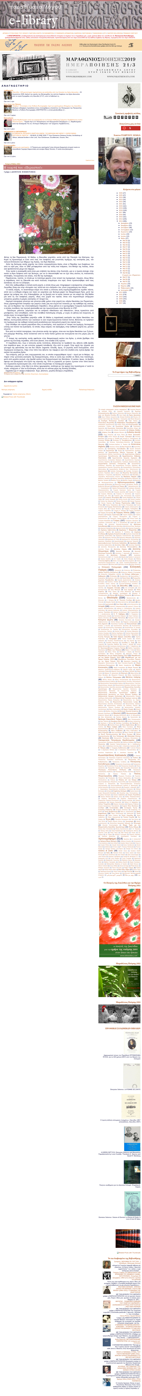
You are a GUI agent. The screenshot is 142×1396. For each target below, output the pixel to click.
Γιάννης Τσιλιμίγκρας (127, 505)
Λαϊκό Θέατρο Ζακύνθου (122, 637)
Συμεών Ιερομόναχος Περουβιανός (108, 806)
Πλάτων (112, 780)
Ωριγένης (126, 839)
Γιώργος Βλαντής (115, 508)
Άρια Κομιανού (126, 446)
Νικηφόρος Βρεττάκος (118, 721)
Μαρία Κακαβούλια (125, 665)
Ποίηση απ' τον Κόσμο (127, 780)
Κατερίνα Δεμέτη (105, 620)
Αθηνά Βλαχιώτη (135, 419)
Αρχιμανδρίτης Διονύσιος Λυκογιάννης (112, 463)
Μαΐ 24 (125, 251)
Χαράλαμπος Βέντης (132, 830)
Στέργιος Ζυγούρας (119, 804)
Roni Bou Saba (123, 869)
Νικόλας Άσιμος (114, 725)
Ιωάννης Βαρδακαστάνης (106, 608)
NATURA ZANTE (35, 33)
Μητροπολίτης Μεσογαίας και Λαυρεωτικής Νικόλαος (117, 690)
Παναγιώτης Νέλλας (113, 766)
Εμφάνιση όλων (90, 160)
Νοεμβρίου (125, 225)
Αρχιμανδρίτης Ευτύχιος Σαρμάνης (127, 465)
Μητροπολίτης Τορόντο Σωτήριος (109, 707)
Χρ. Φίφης (109, 834)
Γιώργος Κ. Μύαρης (120, 510)
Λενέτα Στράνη (127, 638)
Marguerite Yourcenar (112, 860)
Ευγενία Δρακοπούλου (125, 580)
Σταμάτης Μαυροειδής (109, 798)
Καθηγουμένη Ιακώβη (104, 616)
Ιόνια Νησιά (120, 604)
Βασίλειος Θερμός (130, 476)
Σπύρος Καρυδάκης (134, 795)
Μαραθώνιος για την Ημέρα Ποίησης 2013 (119, 656)
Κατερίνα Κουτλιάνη (125, 620)
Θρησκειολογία (131, 598)
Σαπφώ (109, 791)
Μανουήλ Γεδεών (131, 653)
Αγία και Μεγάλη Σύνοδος (107, 415)
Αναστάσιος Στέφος (132, 428)
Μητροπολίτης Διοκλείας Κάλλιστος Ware (127, 685)
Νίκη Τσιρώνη (104, 721)
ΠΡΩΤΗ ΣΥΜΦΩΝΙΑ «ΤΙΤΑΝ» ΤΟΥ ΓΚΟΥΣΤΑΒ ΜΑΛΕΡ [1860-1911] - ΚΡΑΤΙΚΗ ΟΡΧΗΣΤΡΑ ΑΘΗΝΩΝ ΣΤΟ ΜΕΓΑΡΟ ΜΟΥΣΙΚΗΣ (127, 1354)
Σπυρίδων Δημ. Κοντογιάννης (128, 793)
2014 (121, 219)
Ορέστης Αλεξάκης (128, 742)
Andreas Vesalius (126, 841)
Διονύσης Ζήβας (120, 545)
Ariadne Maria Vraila (126, 843)
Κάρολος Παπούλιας (118, 618)
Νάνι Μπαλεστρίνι (106, 717)
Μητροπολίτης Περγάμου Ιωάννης (126, 698)
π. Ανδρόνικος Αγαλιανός (128, 746)
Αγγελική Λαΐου (107, 411)
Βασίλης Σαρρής (128, 480)
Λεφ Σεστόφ (130, 640)
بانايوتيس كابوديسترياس (114, 875)
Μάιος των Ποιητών (114, 650)
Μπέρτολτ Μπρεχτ (103, 715)
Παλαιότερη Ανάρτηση (86, 389)
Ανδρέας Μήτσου (119, 432)
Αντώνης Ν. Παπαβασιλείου (122, 440)
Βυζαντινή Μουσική (104, 486)
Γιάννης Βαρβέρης (127, 497)
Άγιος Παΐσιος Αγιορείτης (109, 417)
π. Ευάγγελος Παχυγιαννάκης (127, 749)
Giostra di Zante (105, 851)
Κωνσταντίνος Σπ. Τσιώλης (109, 629)
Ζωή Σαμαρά (128, 589)
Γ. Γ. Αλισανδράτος (103, 488)
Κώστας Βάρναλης (132, 631)
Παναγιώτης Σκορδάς (127, 766)
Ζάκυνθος (124, 586)
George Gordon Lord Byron (114, 848)
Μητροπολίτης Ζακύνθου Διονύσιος (111, 687)
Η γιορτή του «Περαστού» (23, 167)
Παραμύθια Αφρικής (114, 768)
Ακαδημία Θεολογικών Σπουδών (112, 421)
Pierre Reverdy (117, 867)
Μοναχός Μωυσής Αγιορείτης (128, 711)
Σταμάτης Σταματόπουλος (129, 798)
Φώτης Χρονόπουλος (122, 829)
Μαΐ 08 (125, 273)
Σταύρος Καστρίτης (115, 802)
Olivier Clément (103, 866)
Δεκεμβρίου (125, 223)
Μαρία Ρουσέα (133, 667)
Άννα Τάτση (121, 434)
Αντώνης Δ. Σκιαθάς (113, 438)
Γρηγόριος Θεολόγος (131, 520)
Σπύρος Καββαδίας (119, 794)
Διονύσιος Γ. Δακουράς (122, 553)
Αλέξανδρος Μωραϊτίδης (106, 422)
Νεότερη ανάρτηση (8, 389)
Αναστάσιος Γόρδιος (104, 426)
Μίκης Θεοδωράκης (115, 709)
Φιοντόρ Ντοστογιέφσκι (110, 825)
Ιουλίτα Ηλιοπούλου (132, 604)
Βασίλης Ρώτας (115, 480)
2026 (121, 193)
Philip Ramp (134, 866)
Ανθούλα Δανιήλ (133, 432)
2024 (121, 197)
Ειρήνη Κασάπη (106, 559)
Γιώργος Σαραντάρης (113, 514)
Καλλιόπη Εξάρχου (120, 616)
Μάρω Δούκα (134, 673)
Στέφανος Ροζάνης (132, 804)
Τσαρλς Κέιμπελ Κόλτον (115, 821)
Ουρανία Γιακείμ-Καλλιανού (118, 744)
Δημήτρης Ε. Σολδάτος (122, 532)
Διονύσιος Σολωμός (118, 555)
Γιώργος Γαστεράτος (131, 509)
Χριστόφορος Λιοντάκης (129, 836)
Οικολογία (105, 738)
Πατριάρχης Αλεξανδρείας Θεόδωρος (112, 770)
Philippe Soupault (103, 867)
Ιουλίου (123, 234)
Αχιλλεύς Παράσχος (104, 473)
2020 (121, 206)
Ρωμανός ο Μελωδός (130, 787)
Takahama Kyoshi (105, 871)
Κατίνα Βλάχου (115, 622)
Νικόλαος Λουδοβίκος (122, 723)
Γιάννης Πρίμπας (106, 503)
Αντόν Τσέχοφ (112, 436)
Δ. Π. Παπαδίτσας (121, 522)
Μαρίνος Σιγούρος (116, 671)
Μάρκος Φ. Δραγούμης (111, 673)
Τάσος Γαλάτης (113, 815)
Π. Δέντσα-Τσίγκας (134, 748)
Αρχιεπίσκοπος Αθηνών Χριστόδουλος (110, 454)
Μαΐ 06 (125, 279)
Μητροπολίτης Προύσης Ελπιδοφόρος (110, 703)
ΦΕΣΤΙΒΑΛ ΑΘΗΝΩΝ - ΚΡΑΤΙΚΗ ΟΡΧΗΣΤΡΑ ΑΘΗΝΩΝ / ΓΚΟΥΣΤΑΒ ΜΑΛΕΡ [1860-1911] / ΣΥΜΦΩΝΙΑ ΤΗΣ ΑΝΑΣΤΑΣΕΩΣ (126, 1289)
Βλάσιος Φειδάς (133, 484)
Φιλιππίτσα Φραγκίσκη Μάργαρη (120, 823)
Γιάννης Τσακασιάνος (111, 505)
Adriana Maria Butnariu (108, 841)
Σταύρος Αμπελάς (127, 800)
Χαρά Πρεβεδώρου (117, 830)
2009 (121, 299)
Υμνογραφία (129, 821)
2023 (121, 199)
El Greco (115, 847)
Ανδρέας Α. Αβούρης (104, 430)
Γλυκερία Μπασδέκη (104, 520)
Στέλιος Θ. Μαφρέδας (131, 802)
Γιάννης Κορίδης (135, 499)
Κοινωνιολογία (132, 624)
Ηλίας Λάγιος (112, 591)
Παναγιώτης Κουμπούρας (123, 764)
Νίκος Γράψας (112, 727)
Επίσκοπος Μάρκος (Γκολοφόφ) (130, 572)
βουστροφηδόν (9, 145)
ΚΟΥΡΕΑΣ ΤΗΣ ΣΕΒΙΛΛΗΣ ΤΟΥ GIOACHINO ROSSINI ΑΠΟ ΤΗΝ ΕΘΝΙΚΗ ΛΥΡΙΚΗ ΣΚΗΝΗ (128, 1368)
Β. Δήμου (116, 473)
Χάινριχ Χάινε (105, 830)
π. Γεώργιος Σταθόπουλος (118, 748)
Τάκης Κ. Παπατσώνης (127, 811)
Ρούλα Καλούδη (103, 787)
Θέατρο (112, 595)
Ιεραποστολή (109, 604)
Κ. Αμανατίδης (134, 612)
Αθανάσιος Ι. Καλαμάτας (120, 419)
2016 (121, 214)
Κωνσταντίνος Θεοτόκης (121, 625)
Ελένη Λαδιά (114, 564)
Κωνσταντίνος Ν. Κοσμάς (132, 627)
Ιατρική (133, 602)
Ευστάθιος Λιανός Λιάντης (106, 583)
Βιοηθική (109, 484)
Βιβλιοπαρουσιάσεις (126, 482)
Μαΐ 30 (125, 240)
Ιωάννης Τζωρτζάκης (104, 612)
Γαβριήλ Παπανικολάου (119, 488)
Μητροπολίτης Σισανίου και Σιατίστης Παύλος (122, 705)
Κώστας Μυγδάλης (104, 635)
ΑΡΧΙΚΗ (5, 33)
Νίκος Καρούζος (103, 732)
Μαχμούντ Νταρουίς (117, 675)
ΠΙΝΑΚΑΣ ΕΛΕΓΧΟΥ (130, 33)
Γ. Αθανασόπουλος (132, 486)
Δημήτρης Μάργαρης (125, 537)
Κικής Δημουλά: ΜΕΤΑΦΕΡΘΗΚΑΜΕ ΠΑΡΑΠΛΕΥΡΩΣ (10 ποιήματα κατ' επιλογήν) (127, 1341)
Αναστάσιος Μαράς (122, 426)
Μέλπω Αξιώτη (107, 679)
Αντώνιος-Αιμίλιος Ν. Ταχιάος (118, 444)
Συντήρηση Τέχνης (130, 808)
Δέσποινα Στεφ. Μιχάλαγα (132, 526)
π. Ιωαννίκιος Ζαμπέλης (125, 752)
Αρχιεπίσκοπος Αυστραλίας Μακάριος (110, 460)
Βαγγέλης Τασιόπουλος (122, 474)
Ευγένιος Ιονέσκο (113, 581)
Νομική (138, 732)
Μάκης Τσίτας (112, 651)
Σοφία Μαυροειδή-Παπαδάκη (107, 793)
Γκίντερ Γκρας (134, 518)
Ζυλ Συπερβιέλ (129, 587)
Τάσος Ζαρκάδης (127, 815)
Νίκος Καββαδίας (117, 730)
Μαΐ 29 (125, 242)
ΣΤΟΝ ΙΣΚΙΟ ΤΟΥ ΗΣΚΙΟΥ (19, 33)
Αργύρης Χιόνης (114, 446)
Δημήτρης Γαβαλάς (104, 532)
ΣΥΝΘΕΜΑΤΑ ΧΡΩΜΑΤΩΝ (64, 33)
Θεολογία (112, 597)
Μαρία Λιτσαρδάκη (119, 667)
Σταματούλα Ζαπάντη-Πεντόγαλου (108, 800)
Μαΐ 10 (125, 268)
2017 (121, 212)
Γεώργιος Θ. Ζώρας (134, 492)
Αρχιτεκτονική (102, 471)
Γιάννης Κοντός (123, 499)
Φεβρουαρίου (126, 288)
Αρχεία (120, 450)
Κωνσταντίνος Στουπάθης (130, 629)
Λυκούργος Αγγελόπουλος (118, 646)
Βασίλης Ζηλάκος (103, 480)
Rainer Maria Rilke (110, 869)
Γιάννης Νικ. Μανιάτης (107, 501)
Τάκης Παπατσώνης (117, 813)
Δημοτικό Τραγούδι (132, 541)
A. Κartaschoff (136, 839)
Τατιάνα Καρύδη (128, 817)
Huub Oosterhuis (110, 854)
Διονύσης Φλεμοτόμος (31, 374)
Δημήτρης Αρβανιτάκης (108, 530)
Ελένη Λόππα (124, 564)
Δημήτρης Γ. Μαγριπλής (128, 530)
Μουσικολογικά (131, 713)
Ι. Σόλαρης (110, 600)
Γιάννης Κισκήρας (110, 499)
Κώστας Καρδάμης (117, 633)
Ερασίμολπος (124, 576)
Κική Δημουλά (103, 624)
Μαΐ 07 (125, 277)
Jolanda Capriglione (114, 856)
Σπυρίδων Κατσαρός (104, 794)
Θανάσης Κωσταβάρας (120, 593)
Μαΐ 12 (125, 266)
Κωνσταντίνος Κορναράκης (114, 627)
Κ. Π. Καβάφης (119, 614)
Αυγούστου (125, 232)
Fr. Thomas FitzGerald (127, 847)
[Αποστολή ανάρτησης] (22, 372)
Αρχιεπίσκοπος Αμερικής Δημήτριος (124, 458)
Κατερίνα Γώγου (133, 618)
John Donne (102, 856)
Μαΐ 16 (125, 260)
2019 (121, 208)
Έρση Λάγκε (126, 578)
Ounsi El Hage (124, 866)
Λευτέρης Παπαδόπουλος (115, 640)
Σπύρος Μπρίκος (106, 796)
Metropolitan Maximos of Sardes (117, 864)
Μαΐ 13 (125, 264)
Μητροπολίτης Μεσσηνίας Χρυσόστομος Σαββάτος (117, 692)
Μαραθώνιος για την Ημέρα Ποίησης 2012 (113, 655)
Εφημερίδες (101, 586)
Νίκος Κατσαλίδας (116, 732)
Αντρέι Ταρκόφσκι (126, 436)
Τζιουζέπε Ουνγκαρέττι (122, 819)
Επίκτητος (127, 570)
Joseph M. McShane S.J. (130, 856)
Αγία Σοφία (122, 415)
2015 (121, 217)
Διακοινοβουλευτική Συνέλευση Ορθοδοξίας (112, 543)
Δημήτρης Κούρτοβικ (132, 534)
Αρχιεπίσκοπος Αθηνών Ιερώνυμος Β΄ (122, 452)
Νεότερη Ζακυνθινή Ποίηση (110, 719)
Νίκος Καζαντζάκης (132, 730)
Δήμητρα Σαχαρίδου (134, 528)
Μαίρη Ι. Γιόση (129, 650)
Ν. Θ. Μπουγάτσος (134, 715)
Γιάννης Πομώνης (135, 501)
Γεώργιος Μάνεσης (107, 493)
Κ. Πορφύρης (133, 614)
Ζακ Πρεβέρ (112, 586)
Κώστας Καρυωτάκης (132, 633)
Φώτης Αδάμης (133, 827)
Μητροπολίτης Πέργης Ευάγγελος (109, 700)
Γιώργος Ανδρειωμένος (131, 507)
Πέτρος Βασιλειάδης (124, 778)
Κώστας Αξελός (119, 631)
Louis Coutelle (126, 858)
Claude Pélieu (104, 845)
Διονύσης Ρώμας (103, 549)
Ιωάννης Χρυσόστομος (120, 612)
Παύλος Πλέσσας (119, 774)
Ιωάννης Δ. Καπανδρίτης (124, 608)
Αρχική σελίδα (47, 389)
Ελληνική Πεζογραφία (112, 567)
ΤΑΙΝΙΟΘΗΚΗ (97, 33)
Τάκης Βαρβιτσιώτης (111, 811)
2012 (121, 292)
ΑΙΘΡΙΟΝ (78, 33)
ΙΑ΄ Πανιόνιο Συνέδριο (124, 600)
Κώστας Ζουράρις (103, 633)
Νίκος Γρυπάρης (127, 727)
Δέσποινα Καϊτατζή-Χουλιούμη (118, 524)
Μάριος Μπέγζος (130, 671)
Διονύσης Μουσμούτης (108, 547)
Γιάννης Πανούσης (121, 501)
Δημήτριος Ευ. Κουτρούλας (130, 539)
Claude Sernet (116, 845)
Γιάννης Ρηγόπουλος (123, 503)
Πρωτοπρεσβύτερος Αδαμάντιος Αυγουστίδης (112, 781)
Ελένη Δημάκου (129, 560)
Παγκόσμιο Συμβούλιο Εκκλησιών (119, 757)
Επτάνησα (113, 576)
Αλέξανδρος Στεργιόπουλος (106, 424)
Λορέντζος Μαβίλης (113, 644)
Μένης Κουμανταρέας (121, 679)
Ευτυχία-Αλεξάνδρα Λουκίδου (128, 583)
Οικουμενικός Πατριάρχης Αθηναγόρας (126, 738)
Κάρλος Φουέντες (103, 618)
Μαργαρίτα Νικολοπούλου (106, 663)
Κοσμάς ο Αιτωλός (104, 625)
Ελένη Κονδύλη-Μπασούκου (128, 562)
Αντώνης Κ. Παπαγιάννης (130, 438)
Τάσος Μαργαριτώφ (114, 817)
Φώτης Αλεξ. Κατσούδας (105, 829)
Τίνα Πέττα (101, 821)
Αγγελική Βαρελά (135, 409)
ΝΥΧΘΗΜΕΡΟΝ (48, 33)
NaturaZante (8, 118)
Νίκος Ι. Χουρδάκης (126, 728)
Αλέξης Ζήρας (121, 424)
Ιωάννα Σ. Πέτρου (133, 606)
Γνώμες (116, 520)
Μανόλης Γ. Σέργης (125, 651)
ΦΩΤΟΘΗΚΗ (86, 33)
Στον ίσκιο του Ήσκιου (12, 104)
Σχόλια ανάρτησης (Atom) (22, 394)
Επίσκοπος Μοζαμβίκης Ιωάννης (111, 574)
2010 (121, 297)
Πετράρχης (111, 778)
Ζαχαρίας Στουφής (113, 588)
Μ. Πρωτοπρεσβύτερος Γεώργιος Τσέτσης (111, 648)
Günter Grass (122, 851)
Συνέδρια (101, 808)
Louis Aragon (115, 858)
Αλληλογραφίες (133, 424)
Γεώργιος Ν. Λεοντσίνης (123, 493)
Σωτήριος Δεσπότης (122, 809)
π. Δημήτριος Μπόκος (107, 749)
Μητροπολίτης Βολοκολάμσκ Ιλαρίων (111, 683)
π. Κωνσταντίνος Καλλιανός (119, 754)
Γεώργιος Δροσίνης (119, 492)
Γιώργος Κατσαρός (134, 510)
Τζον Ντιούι (134, 819)
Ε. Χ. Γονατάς (114, 557)
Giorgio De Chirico (132, 848)
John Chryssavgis (132, 854)
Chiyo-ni (137, 843)
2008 (121, 301)
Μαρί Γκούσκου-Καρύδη (125, 663)
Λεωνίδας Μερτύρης (112, 642)
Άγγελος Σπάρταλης (132, 413)
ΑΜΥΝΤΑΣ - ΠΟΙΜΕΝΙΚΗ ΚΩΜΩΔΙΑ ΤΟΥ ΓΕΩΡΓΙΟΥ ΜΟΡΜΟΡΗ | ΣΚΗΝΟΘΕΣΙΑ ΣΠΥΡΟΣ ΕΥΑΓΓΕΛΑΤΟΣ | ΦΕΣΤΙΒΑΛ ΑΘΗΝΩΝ (126, 1304)
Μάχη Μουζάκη (103, 675)
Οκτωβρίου (125, 227)
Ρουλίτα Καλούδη (116, 787)
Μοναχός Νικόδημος (104, 713)
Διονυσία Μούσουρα (123, 551)
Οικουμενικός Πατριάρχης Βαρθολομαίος (116, 740)
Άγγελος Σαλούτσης (118, 413)
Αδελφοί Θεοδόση (125, 417)
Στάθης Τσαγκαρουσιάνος (132, 796)
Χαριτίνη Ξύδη (102, 832)
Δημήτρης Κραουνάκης (105, 535)
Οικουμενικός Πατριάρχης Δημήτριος (109, 742)
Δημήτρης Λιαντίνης (111, 537)
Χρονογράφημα (43, 374)
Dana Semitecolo (128, 845)
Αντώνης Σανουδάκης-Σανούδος (120, 442)
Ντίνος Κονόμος (127, 734)
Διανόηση (133, 543)
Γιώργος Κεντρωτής (107, 512)
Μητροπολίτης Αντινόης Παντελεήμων (129, 681)
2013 (121, 221)
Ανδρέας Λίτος (106, 432)
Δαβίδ (132, 522)
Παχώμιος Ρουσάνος (124, 776)
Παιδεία (135, 758)
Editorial (107, 847)
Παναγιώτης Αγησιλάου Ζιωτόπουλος (110, 759)
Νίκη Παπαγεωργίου (134, 719)
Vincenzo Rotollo (103, 873)
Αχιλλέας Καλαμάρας (116, 471)
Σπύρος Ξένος (118, 796)
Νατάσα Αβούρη (121, 717)
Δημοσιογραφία (119, 541)
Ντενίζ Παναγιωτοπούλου (109, 734)
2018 (121, 210)
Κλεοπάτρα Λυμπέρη (117, 623)
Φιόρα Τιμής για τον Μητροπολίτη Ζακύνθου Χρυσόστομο (119, 826)
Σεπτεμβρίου (125, 230)
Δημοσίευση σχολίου (10, 386)
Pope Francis (128, 868)
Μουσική (117, 713)
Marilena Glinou (127, 860)
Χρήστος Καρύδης (134, 834)
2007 (121, 303)
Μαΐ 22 (125, 253)
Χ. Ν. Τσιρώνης (135, 829)
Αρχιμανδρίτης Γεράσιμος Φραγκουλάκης (125, 462)
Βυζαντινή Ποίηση (118, 486)
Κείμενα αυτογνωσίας (130, 622)
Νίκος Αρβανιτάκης (128, 725)
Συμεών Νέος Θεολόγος (130, 806)
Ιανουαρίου (125, 290)
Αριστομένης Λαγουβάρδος (117, 448)
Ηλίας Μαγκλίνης (125, 591)
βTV (105, 33)
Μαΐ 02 (125, 281)
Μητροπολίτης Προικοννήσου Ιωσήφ (125, 702)
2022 (121, 201)
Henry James (129, 853)
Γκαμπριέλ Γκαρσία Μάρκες (118, 518)
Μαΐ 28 (125, 245)
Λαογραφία (113, 638)
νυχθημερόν (8, 90)
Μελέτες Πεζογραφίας (113, 677)
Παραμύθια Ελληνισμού (130, 768)
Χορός (133, 832)
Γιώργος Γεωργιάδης (104, 510)
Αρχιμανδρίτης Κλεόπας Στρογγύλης (109, 467)
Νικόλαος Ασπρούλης (133, 721)
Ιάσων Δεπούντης (123, 602)
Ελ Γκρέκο (117, 559)
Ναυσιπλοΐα (134, 717)
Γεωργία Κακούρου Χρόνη (122, 490)
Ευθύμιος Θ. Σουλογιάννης (129, 581)
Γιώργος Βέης (102, 508)
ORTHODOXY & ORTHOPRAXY (15, 132)
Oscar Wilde (113, 866)
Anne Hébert (114, 843)
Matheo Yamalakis (109, 862)
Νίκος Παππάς (129, 732)
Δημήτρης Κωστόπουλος (123, 535)
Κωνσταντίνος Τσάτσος (105, 631)
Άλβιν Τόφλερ (133, 420)
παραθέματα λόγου (35, 6)
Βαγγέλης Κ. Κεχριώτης (105, 474)
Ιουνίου (123, 236)
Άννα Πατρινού (108, 434)
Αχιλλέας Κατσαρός (132, 471)
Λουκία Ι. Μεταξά (127, 644)
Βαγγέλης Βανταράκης (130, 473)
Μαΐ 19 (125, 258)
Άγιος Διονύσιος (134, 415)
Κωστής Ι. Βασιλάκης (132, 635)
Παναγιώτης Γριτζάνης (119, 761)
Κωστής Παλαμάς (104, 637)
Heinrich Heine (118, 853)
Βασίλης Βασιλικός (132, 478)
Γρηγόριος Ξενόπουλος (105, 522)
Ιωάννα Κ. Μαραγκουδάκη (118, 606)
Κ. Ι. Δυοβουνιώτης (104, 614)
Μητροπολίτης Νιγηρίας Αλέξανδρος (110, 696)
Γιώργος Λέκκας (123, 512)
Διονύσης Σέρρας (120, 549)
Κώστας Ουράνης (117, 635)
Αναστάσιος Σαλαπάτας (115, 428)
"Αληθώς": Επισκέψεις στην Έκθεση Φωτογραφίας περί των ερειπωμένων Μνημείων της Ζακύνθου (47, 106)
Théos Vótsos (117, 871)
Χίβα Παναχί (124, 832)
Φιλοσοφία (137, 823)
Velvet (136, 871)
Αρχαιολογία (110, 450)
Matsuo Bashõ (122, 862)
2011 (121, 294)
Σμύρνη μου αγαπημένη (21, 147)
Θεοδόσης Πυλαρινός (124, 595)
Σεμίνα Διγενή (134, 791)
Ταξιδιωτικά (130, 813)
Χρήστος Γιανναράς (121, 834)
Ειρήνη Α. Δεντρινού (134, 557)
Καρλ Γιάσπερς (133, 616)
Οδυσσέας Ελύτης (133, 736)
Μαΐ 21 (125, 256)
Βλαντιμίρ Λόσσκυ (120, 484)
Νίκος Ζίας (114, 728)
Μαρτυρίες (124, 673)
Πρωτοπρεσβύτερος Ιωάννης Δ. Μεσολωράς (124, 785)
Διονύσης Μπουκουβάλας (128, 547)
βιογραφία (101, 484)
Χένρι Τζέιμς (114, 832)
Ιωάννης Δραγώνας (114, 610)
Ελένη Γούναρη (117, 560)
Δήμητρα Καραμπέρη (106, 528)
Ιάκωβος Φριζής (111, 602)
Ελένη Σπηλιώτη (135, 564)
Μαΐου (123, 238)
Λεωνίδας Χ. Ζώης (128, 642)
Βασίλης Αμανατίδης (118, 478)
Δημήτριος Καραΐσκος (105, 541)
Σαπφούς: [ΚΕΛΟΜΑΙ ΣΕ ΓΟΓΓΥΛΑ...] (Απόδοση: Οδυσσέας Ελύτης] (127, 1262)
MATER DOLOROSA (115, 33)
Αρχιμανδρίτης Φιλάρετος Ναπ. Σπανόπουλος (123, 469)
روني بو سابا (129, 875)
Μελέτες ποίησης (133, 677)
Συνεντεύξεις (114, 808)
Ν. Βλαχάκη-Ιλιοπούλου (119, 715)
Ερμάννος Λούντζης (114, 578)
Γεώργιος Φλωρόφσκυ (112, 497)
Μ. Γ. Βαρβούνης (133, 646)
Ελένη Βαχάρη (128, 559)
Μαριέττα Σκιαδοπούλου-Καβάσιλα (109, 669)
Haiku (108, 853)
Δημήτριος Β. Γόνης (113, 539)
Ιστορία (101, 606)
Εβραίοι (123, 557)
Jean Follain (121, 854)
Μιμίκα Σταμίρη (128, 709)
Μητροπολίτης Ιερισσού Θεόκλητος (125, 689)
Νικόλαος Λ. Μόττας (107, 723)
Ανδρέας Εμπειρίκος (120, 430)
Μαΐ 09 (125, 271)
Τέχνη (108, 819)
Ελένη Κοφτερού (103, 564)
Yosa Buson (115, 873)
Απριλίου (124, 284)
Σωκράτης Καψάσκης (105, 809)
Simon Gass (136, 869)
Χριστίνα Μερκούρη (108, 836)
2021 (121, 204)
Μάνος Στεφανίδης (116, 653)
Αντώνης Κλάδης (104, 440)
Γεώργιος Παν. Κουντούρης (123, 495)
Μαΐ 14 (125, 262)
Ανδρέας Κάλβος (134, 430)
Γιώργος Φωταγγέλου (120, 516)
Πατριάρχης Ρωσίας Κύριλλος (124, 771)
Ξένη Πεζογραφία (118, 736)
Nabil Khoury (134, 864)
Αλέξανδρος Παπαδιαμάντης (127, 422)
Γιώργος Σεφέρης (128, 514)
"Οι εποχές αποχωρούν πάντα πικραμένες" (112, 409)
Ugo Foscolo (128, 871)
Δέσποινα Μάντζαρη (117, 526)
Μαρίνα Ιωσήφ (127, 669)
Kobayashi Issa (103, 858)
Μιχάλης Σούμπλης (111, 711)
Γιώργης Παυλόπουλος (114, 507)
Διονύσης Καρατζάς (134, 545)
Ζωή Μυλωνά (115, 589)
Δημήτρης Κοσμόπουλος (115, 534)
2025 (121, 195)
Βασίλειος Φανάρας (104, 478)
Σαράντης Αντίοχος (120, 791)
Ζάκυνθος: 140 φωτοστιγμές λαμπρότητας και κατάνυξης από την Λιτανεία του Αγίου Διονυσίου (45, 92)
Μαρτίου (124, 286)
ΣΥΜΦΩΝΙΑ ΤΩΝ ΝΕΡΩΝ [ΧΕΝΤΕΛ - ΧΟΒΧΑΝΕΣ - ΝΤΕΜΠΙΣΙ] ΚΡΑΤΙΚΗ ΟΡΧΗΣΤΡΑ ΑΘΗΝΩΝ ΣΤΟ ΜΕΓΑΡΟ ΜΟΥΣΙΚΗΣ (127, 1327)
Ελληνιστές (118, 570)
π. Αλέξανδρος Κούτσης (112, 746)
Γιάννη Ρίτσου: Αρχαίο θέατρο (130, 1316)
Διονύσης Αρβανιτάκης (105, 545)
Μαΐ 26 (125, 249)
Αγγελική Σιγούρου (123, 411)
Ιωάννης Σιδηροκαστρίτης (130, 610)
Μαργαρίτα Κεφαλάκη (131, 661)
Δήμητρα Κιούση (121, 528)
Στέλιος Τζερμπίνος (104, 804)
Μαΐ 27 (125, 247)
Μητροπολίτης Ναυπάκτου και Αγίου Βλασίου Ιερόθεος (117, 694)
